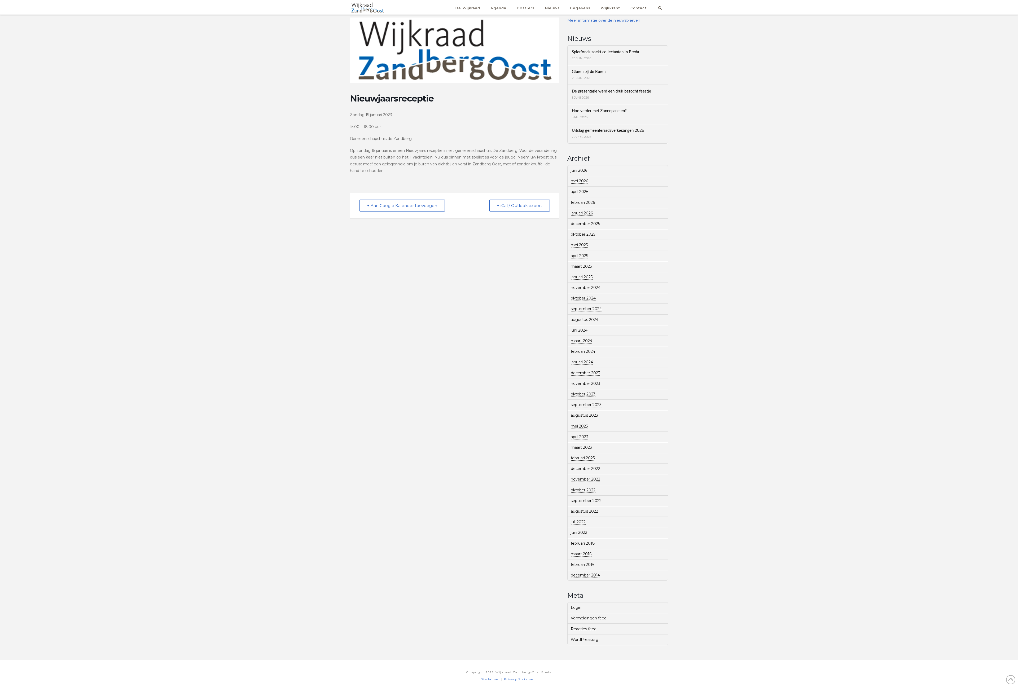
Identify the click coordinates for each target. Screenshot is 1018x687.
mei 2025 (579, 245)
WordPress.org (584, 639)
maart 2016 (581, 554)
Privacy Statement (520, 679)
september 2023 (586, 404)
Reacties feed (583, 629)
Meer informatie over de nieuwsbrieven (603, 20)
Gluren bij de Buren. (589, 72)
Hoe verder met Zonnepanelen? (599, 111)
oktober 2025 (583, 234)
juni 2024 (579, 330)
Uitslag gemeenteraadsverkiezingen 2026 (608, 131)
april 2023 (579, 436)
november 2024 (585, 287)
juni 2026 (579, 170)
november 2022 (585, 479)
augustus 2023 (584, 415)
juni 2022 (579, 532)
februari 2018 (583, 543)
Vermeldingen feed (589, 618)
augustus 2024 (584, 319)
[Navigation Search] (660, 7)
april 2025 (579, 255)
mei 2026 (579, 181)
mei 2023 (579, 426)
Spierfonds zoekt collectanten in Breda (605, 52)
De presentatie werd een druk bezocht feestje (611, 91)
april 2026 (579, 191)
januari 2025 (582, 277)
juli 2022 (578, 521)
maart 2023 (581, 447)
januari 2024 (582, 362)
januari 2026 (582, 213)
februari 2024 (583, 351)
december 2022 (585, 468)
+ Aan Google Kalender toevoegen (402, 205)
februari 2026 (583, 202)
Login (576, 607)
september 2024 (586, 308)
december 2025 (585, 223)
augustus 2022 (584, 511)
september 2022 (586, 500)
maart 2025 (581, 266)
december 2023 (585, 373)
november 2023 (585, 383)
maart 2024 (581, 340)
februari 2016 (582, 564)
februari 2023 (583, 458)
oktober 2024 (583, 298)
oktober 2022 (583, 490)
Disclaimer (490, 679)
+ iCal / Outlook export (519, 205)
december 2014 (585, 575)
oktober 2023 (583, 394)
